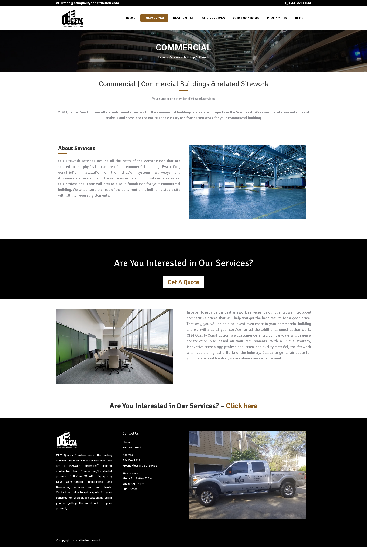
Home (161, 57)
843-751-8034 (300, 3)
